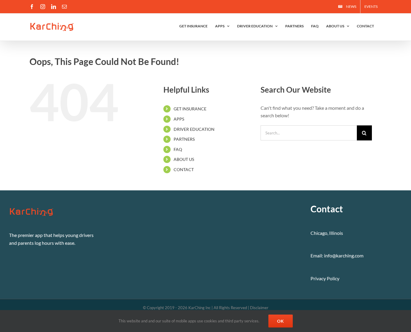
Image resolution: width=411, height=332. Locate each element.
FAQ (178, 149)
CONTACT (184, 169)
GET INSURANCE (190, 108)
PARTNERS (184, 139)
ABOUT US (184, 159)
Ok (280, 321)
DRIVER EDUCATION (194, 129)
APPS (179, 118)
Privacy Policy (325, 278)
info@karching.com (343, 255)
